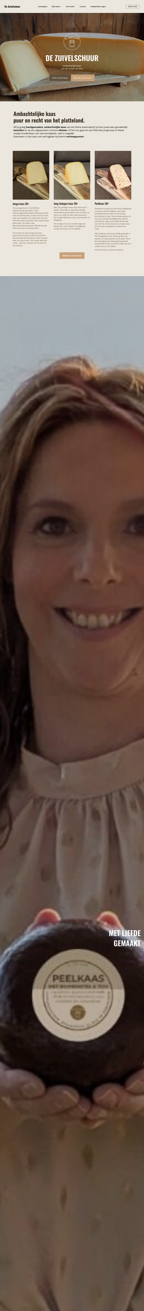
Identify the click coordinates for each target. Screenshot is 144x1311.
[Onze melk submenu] (74, 6)
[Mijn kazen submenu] (60, 6)
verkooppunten (75, 136)
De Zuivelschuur (12, 6)
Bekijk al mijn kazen (72, 255)
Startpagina (42, 6)
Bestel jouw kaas (83, 77)
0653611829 (132, 6)
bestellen (19, 130)
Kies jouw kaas (60, 77)
